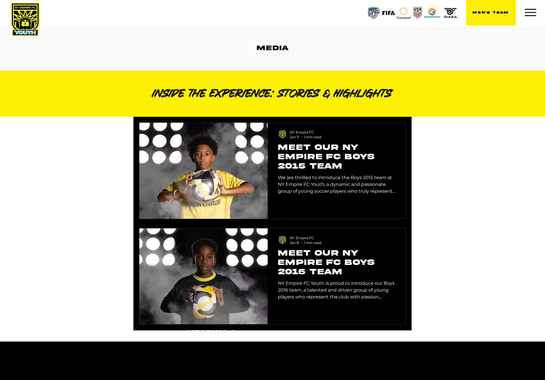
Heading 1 (211, 335)
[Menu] (530, 12)
